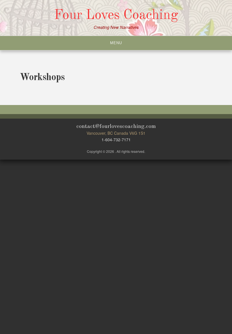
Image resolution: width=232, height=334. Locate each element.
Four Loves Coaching (116, 15)
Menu (116, 43)
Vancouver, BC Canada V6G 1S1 (116, 133)
